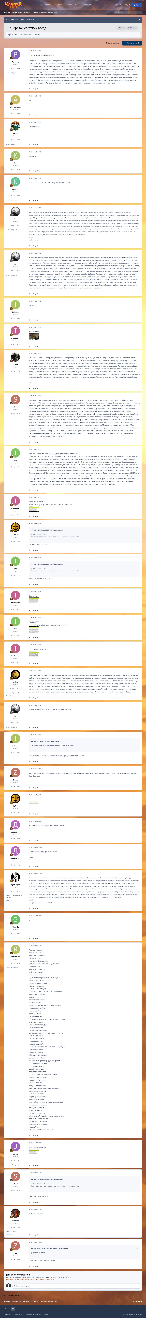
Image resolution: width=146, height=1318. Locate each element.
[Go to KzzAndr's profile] (15, 181)
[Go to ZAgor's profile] (15, 126)
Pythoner (15, 34)
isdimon (15, 312)
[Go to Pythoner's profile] (9, 35)
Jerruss (15, 1154)
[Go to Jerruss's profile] (15, 1146)
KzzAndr (15, 189)
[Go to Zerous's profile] (15, 772)
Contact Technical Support (33, 1314)
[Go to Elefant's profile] (15, 527)
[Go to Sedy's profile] (15, 211)
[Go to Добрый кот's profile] (15, 824)
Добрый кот (15, 832)
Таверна (37, 34)
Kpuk (15, 163)
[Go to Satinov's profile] (15, 399)
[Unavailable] (34, 334)
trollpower (15, 338)
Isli (15, 460)
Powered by (132, 1314)
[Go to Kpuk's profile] (15, 155)
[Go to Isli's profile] (15, 453)
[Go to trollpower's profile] (15, 331)
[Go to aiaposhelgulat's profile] (15, 99)
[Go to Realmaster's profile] (15, 949)
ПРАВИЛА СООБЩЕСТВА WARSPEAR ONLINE (23, 20)
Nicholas (15, 1221)
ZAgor (15, 133)
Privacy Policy (19, 1314)
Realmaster (15, 957)
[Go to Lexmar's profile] (15, 357)
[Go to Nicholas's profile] (15, 1213)
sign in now (50, 1277)
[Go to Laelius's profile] (15, 674)
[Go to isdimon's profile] (15, 304)
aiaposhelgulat (15, 107)
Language (8, 1314)
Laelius (15, 682)
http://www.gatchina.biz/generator (41, 55)
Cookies (45, 1314)
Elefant (15, 535)
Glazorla (15, 927)
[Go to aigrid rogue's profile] (15, 877)
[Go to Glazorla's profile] (15, 919)
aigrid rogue (15, 885)
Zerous (15, 780)
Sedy (15, 219)
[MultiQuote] (29, 89)
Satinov (15, 407)
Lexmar (15, 364)
